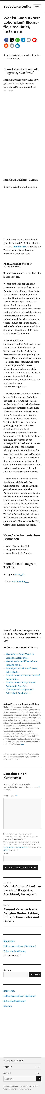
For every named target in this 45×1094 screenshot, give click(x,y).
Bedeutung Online (18, 6)
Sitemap (8, 1006)
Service (7, 1073)
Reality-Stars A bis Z (13, 1060)
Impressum (9, 941)
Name (6, 854)
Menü (37, 7)
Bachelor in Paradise (18, 757)
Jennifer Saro (19, 246)
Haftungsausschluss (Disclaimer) (20, 946)
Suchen (7, 970)
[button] (6, 40)
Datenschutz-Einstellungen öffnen (18, 1089)
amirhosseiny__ (20, 581)
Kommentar (10, 796)
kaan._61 (19, 574)
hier (22, 744)
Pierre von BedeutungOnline (15, 754)
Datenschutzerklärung (16, 847)
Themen (8, 1067)
